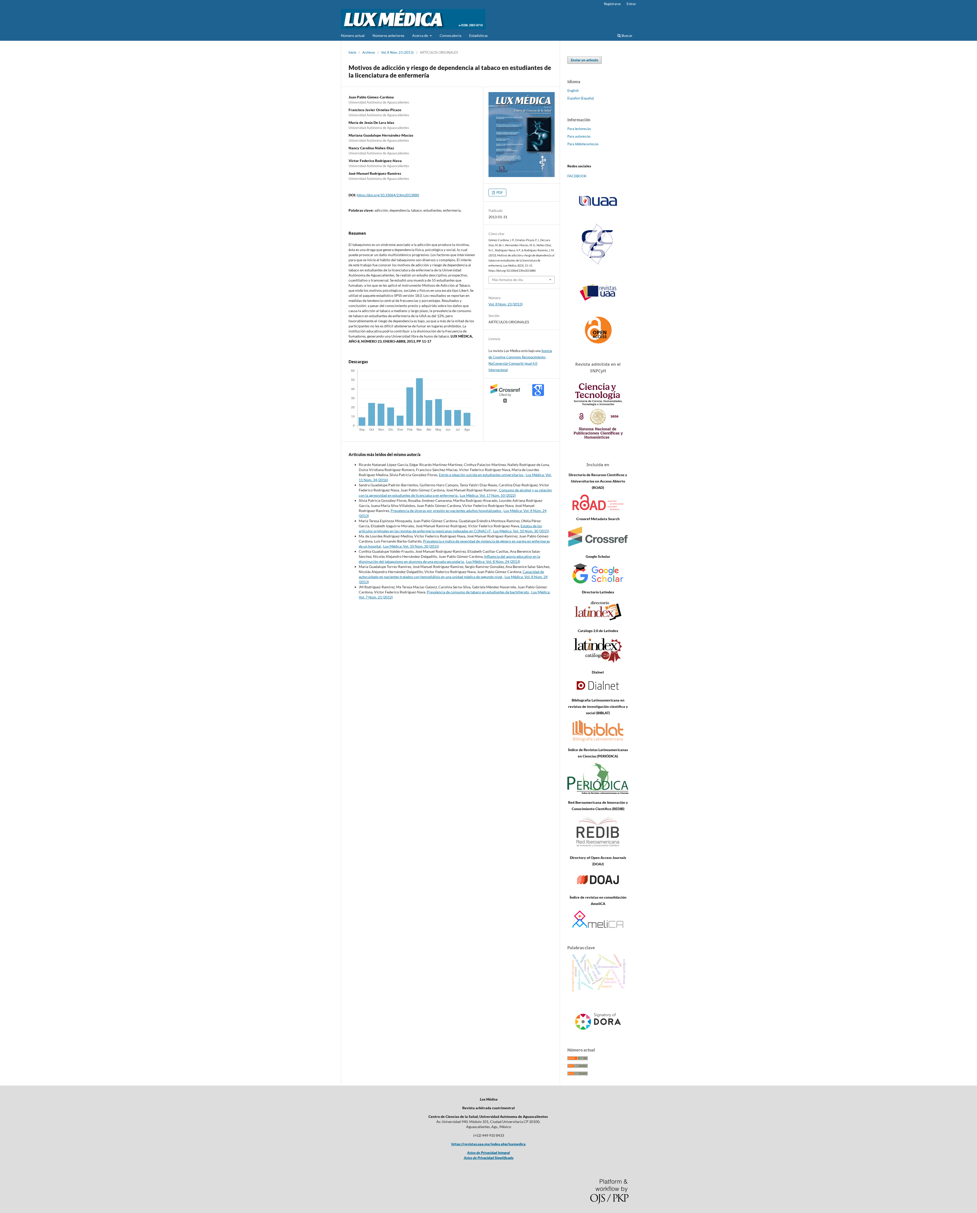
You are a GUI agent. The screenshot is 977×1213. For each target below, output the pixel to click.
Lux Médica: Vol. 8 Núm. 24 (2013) (493, 561)
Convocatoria (450, 35)
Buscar (627, 35)
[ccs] (598, 265)
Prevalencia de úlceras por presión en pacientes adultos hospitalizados (446, 510)
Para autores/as (579, 136)
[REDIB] (597, 847)
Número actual (353, 35)
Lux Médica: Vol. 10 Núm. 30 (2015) (521, 531)
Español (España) (580, 98)
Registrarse (612, 4)
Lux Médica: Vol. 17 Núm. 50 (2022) (488, 495)
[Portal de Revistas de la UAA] (597, 292)
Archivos (368, 52)
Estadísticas (478, 35)
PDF (499, 193)
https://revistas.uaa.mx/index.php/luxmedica (488, 1144)
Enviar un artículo (584, 60)
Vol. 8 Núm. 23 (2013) (397, 52)
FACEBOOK (577, 176)
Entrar (631, 4)
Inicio (352, 52)
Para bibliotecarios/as (583, 144)
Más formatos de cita (507, 280)
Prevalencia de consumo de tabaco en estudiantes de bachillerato (478, 592)
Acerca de (420, 35)
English (573, 90)
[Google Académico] (597, 582)
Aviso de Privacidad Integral (488, 1152)
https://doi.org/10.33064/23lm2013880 (388, 195)
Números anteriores (388, 35)
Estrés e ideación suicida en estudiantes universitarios (481, 475)
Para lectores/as (579, 129)
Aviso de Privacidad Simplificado (488, 1158)
